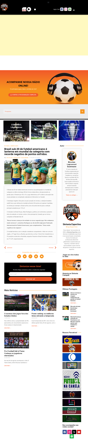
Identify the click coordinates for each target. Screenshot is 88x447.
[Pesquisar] (82, 111)
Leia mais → (7, 328)
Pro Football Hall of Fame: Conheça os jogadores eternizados (14, 353)
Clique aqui (16, 136)
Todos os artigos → (72, 195)
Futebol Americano (11, 146)
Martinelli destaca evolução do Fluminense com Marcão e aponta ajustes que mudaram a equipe (75, 321)
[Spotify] (72, 436)
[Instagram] (69, 432)
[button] (48, 2)
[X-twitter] (74, 432)
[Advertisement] (44, 28)
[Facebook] (65, 432)
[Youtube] (79, 432)
